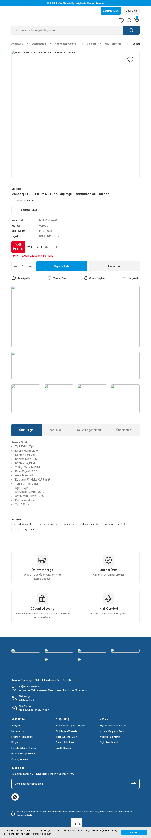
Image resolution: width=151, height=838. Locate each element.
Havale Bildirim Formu (23, 748)
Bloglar (15, 742)
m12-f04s (122, 524)
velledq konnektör (89, 524)
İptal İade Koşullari (66, 736)
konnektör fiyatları (48, 524)
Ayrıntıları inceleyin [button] (41, 833)
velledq (109, 524)
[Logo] (62, 20)
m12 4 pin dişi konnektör (26, 529)
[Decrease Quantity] (15, 266)
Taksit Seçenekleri (89, 430)
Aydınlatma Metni (110, 736)
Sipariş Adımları (20, 759)
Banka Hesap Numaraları (25, 753)
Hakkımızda (18, 731)
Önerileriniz (123, 430)
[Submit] (134, 784)
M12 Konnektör (48, 220)
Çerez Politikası (65, 742)
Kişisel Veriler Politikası (113, 725)
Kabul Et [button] (134, 832)
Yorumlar (55, 430)
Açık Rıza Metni (109, 742)
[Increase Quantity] (30, 266)
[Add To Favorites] (130, 59)
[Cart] (137, 20)
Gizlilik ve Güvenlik (66, 731)
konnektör (69, 524)
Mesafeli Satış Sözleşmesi (71, 725)
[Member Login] (129, 20)
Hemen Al (114, 266)
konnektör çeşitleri (24, 524)
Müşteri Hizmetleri (22, 736)
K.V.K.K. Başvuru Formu (113, 731)
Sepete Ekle (62, 266)
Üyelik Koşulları (64, 748)
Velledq (43, 225)
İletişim (15, 725)
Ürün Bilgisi (26, 430)
